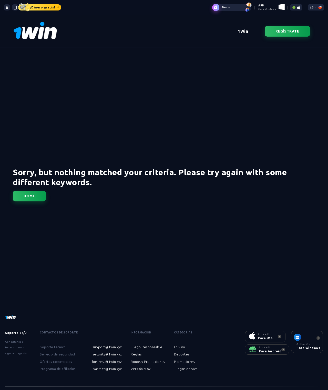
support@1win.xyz (107, 347)
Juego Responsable (146, 347)
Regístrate (287, 31)
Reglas (136, 354)
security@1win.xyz (107, 354)
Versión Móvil (141, 369)
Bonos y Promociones (148, 361)
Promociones (184, 361)
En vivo (179, 347)
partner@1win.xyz (107, 369)
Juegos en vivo (186, 369)
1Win (243, 31)
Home (29, 196)
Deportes (181, 354)
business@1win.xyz (107, 361)
